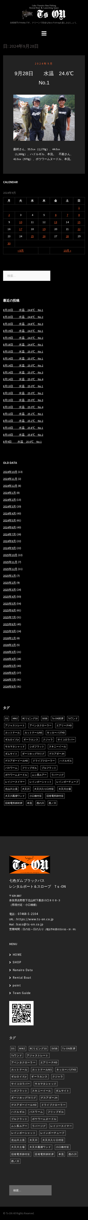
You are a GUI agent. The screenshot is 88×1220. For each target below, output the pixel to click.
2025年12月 (10, 569)
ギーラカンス (31, 739)
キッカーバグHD (56, 732)
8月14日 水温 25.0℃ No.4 (23, 379)
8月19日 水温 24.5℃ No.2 (23, 338)
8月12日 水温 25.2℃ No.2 (23, 421)
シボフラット (36, 746)
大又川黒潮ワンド (15, 795)
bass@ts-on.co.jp (29, 924)
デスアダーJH (56, 753)
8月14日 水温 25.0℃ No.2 (23, 365)
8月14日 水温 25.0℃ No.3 (23, 372)
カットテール (12, 732)
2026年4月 (9, 659)
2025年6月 (9, 610)
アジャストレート (15, 725)
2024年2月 (9, 500)
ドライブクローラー (44, 760)
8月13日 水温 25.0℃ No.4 (23, 407)
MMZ (15, 718)
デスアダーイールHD (16, 760)
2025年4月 (9, 596)
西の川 (40, 803)
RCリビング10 (30, 718)
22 (79, 229)
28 (67, 236)
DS (6, 718)
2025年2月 (9, 582)
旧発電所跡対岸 (13, 803)
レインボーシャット (40, 781)
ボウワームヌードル (16, 774)
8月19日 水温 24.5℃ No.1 (23, 331)
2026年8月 (9, 686)
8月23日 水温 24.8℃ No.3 (23, 324)
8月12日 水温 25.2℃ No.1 (23, 414)
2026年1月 (9, 638)
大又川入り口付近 (44, 788)
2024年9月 (44, 63)
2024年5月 (9, 520)
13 (55, 222)
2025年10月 (10, 555)
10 (20, 222)
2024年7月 (9, 534)
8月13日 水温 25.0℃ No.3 (23, 400)
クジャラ (48, 739)
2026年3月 (9, 652)
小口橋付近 (35, 795)
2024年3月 (9, 506)
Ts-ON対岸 (57, 718)
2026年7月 (9, 679)
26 (44, 236)
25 (32, 236)
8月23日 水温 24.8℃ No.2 (23, 317)
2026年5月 (9, 666)
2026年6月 (9, 673)
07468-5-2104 (28, 914)
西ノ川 (52, 803)
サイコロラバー (66, 739)
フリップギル (29, 767)
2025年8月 (9, 624)
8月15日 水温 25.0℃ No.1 (23, 351)
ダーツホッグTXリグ (33, 753)
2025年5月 (9, 603)
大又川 (25, 788)
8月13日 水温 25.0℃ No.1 (23, 386)
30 (9, 243)
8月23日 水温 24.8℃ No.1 (23, 310)
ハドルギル (66, 760)
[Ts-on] (44, 12)
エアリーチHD (64, 725)
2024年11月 (10, 479)
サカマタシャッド (15, 746)
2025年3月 (9, 589)
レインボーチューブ (67, 781)
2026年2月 (9, 645)
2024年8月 (9, 541)
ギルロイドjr (12, 739)
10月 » (67, 250)
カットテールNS (33, 732)
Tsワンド (73, 718)
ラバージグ (57, 774)
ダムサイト (11, 753)
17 (20, 229)
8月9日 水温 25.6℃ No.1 (22, 442)
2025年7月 (9, 617)
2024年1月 (9, 493)
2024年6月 (9, 527)
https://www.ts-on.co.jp (35, 919)
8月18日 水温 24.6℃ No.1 (23, 344)
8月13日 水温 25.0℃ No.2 (23, 393)
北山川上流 (11, 788)
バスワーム (11, 767)
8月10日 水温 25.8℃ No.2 (23, 435)
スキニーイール (57, 746)
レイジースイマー (15, 781)
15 (79, 222)
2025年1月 (9, 576)
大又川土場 (65, 788)
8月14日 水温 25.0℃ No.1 (23, 358)
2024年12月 (10, 486)
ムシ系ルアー (39, 774)
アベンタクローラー (40, 725)
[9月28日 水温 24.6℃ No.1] (44, 117)
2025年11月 (10, 562)
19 (44, 229)
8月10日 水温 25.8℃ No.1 (23, 428)
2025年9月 (9, 631)
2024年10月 (10, 472)
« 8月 (21, 250)
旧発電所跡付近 (55, 795)
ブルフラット (49, 767)
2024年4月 (9, 513)
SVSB (44, 718)
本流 (29, 803)
